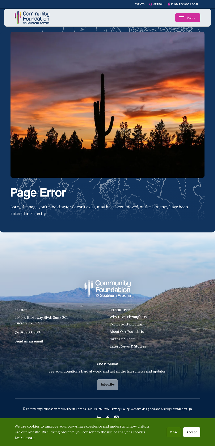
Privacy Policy (120, 409)
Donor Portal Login (126, 324)
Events (140, 4)
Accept (192, 432)
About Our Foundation (128, 331)
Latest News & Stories (128, 346)
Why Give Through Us (128, 317)
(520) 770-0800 (27, 332)
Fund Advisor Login (184, 4)
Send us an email (29, 341)
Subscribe (107, 384)
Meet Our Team (123, 339)
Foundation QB (181, 409)
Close (174, 432)
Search (158, 4)
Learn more (24, 438)
